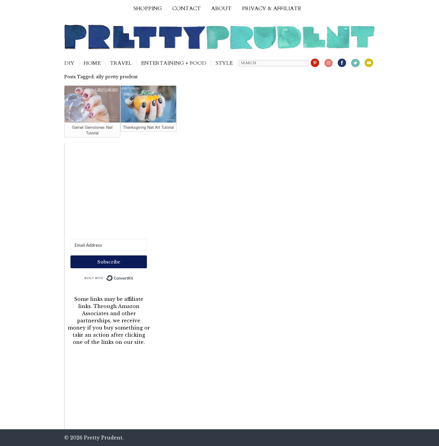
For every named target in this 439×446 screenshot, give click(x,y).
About (221, 8)
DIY (69, 63)
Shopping (147, 8)
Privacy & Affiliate (271, 8)
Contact (186, 8)
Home (92, 63)
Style (224, 63)
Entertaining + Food (173, 63)
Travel (121, 63)
